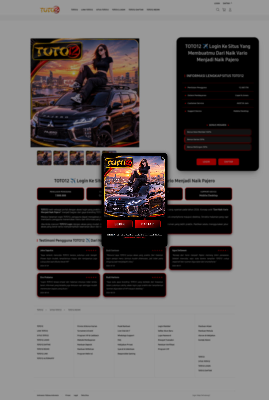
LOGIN (120, 224)
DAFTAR (147, 224)
